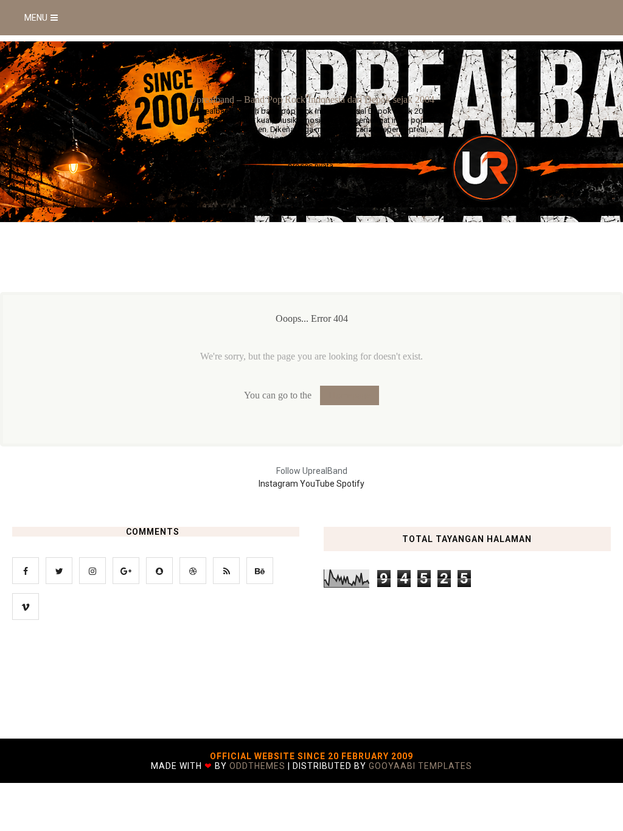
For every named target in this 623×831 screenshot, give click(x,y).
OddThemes (257, 766)
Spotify (350, 484)
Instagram (279, 484)
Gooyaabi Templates (420, 766)
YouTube (318, 484)
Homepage (350, 395)
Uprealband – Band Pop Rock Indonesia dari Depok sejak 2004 (311, 99)
